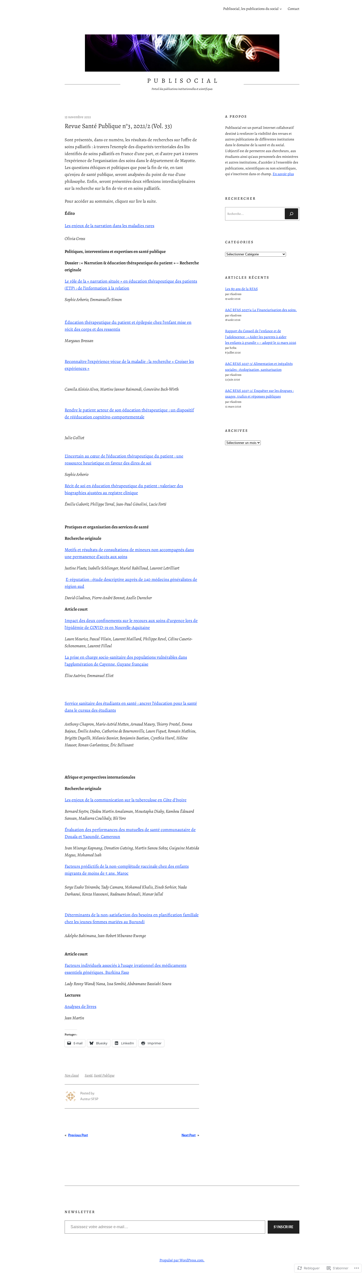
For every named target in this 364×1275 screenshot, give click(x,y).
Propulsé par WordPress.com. (182, 1260)
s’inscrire (283, 1227)
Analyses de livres (80, 1006)
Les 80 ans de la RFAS (241, 288)
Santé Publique (104, 1075)
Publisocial (183, 80)
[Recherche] (291, 213)
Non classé (72, 1075)
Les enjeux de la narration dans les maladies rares (109, 226)
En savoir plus (283, 173)
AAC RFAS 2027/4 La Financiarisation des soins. (261, 309)
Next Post (189, 1135)
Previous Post (78, 1135)
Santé (88, 1075)
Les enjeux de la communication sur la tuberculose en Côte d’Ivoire (125, 800)
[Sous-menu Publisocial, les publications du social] (281, 9)
